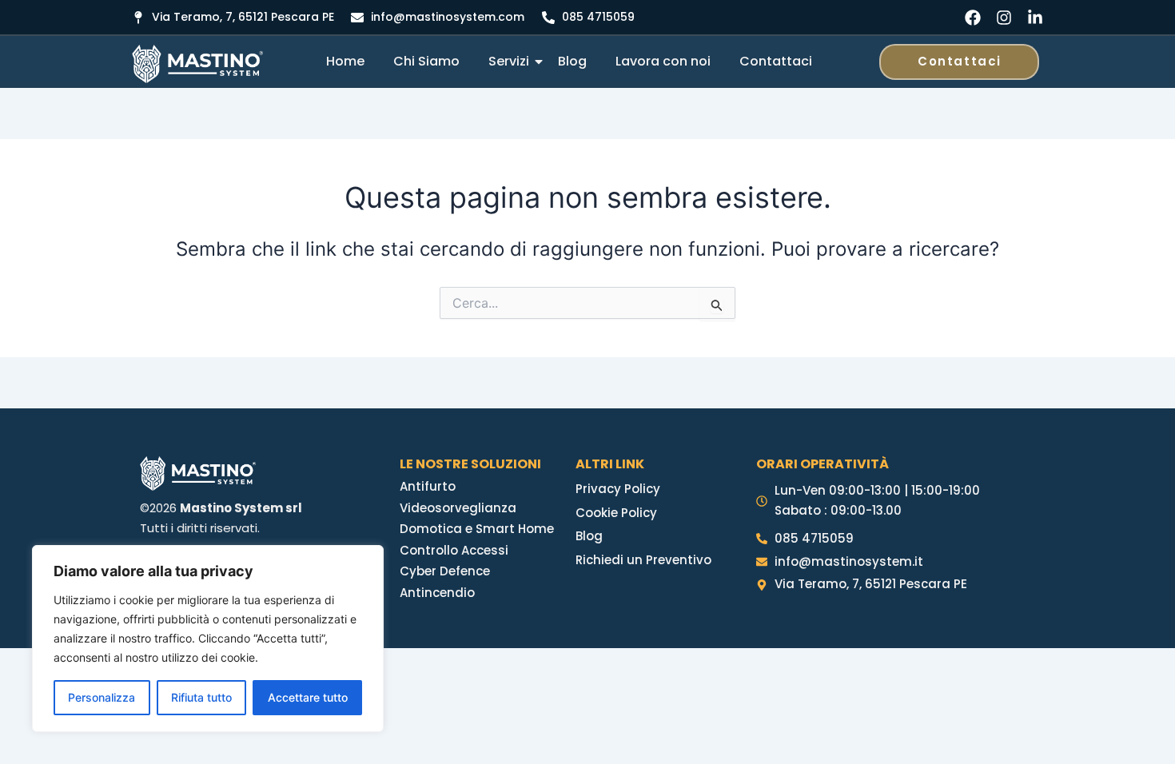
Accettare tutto (308, 697)
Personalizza (101, 697)
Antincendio (437, 592)
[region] (208, 638)
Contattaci (775, 61)
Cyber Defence (445, 571)
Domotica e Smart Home (477, 528)
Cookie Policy (616, 512)
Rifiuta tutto (201, 697)
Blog (572, 61)
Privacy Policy (618, 488)
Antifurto (428, 486)
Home (345, 61)
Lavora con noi (663, 61)
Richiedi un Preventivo (643, 559)
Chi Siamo (426, 61)
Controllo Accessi (454, 550)
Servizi (508, 61)
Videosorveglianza (458, 507)
